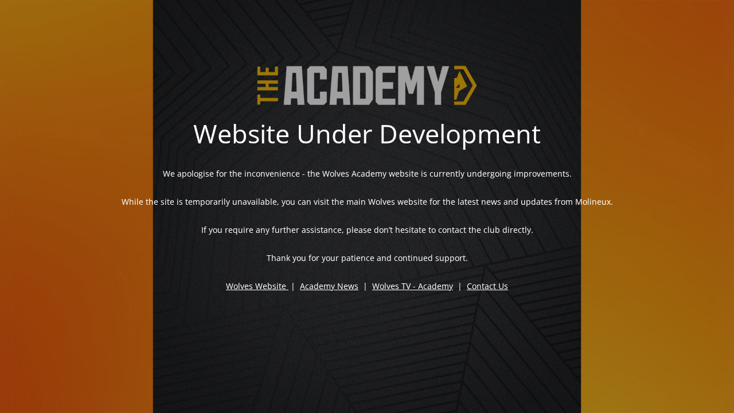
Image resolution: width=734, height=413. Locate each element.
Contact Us (487, 285)
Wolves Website (256, 285)
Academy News (329, 285)
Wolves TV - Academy (412, 285)
